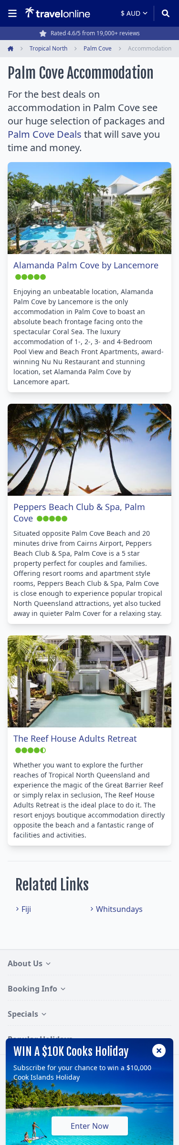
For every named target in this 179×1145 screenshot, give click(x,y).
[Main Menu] (14, 13)
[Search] (162, 13)
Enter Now (90, 1126)
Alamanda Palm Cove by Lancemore (85, 265)
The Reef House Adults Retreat (75, 738)
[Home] (57, 13)
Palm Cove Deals (45, 134)
